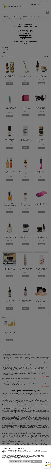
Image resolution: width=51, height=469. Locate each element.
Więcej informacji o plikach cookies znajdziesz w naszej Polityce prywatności (17, 458)
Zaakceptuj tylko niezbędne (15, 461)
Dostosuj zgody (26, 461)
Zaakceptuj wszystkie (36, 461)
